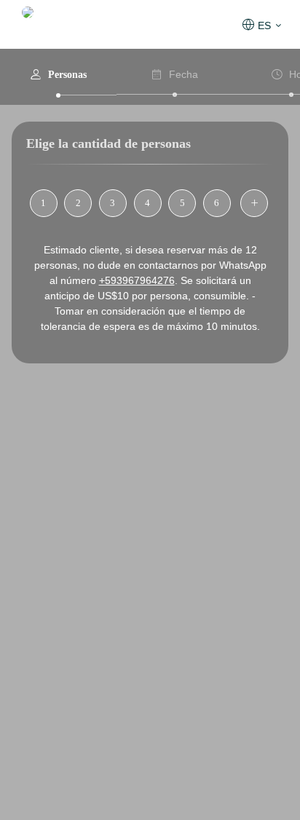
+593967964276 (137, 280)
